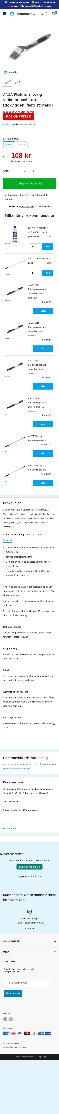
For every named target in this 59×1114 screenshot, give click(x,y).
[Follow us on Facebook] (5, 1019)
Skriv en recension (29, 867)
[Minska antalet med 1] (14, 171)
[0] (53, 13)
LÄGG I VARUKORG (30, 183)
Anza (6, 124)
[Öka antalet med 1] (33, 171)
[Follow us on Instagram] (11, 1019)
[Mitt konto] (47, 13)
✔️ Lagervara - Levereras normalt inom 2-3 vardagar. (26, 197)
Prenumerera (12, 993)
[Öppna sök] (41, 13)
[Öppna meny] (4, 13)
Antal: (6, 171)
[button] (10, 111)
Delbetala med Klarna (21, 161)
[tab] (13, 535)
